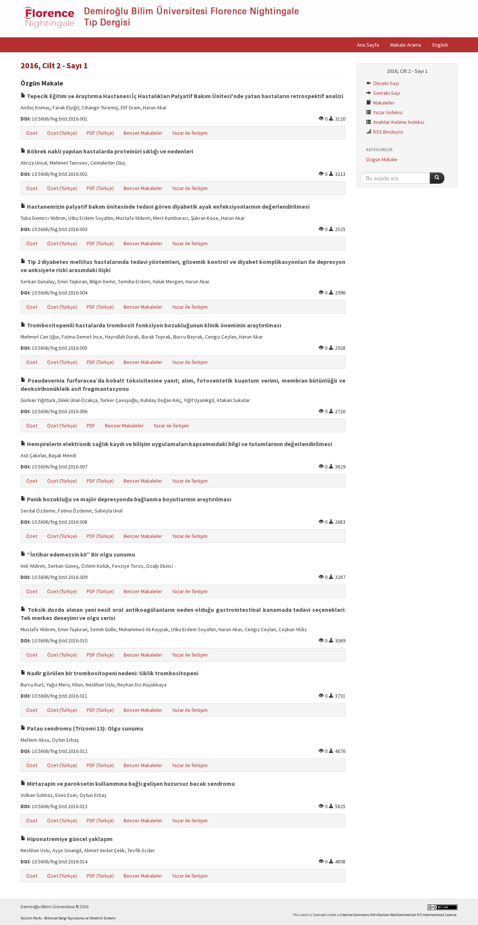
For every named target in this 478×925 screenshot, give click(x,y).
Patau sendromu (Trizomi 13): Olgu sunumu (84, 728)
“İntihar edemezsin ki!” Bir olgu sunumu (80, 554)
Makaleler (383, 102)
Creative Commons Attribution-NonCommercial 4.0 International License (398, 914)
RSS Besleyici (387, 131)
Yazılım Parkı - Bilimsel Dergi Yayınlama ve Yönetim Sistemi (68, 918)
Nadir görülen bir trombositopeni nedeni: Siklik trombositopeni (112, 673)
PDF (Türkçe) (100, 133)
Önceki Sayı (385, 83)
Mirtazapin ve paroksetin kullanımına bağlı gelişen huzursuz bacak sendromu (130, 783)
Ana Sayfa (368, 44)
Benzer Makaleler (143, 133)
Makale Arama (405, 44)
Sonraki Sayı (386, 93)
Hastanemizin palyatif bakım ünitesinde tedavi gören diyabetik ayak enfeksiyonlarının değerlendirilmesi (168, 206)
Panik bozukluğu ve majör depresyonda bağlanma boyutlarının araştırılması (128, 499)
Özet (31, 133)
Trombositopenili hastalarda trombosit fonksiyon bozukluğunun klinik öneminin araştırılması (153, 325)
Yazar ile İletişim (190, 133)
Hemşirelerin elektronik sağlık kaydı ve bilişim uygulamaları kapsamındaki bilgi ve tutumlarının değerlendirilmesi (179, 444)
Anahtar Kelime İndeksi (398, 122)
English (440, 44)
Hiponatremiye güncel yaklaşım (69, 839)
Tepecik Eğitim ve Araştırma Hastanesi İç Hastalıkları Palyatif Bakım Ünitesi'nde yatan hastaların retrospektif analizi (184, 96)
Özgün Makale (381, 159)
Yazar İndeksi (387, 112)
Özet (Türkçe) (62, 133)
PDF (91, 425)
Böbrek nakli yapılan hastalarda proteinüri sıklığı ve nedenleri (109, 151)
